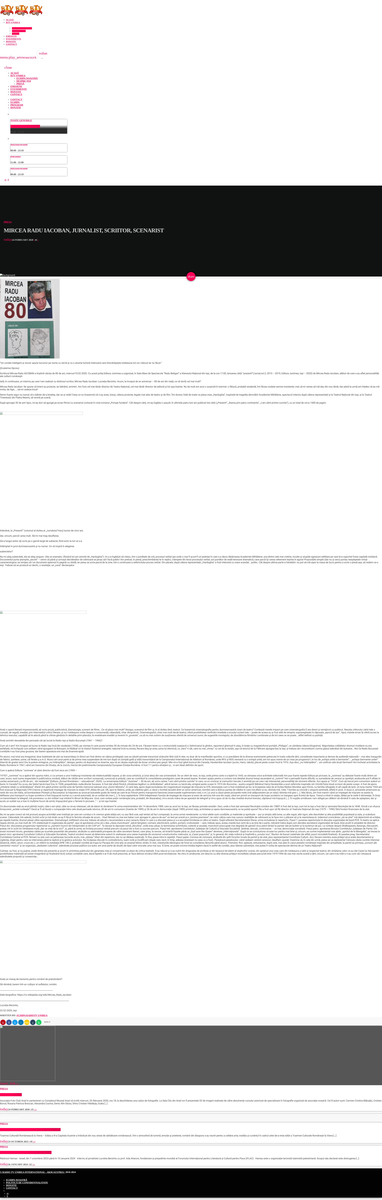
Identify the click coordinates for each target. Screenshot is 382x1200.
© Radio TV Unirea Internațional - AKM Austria (32, 1172)
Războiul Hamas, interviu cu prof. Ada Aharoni (25, 1152)
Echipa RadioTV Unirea (32, 1015)
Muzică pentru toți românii (25, 126)
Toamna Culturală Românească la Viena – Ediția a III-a (30, 1129)
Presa (7, 222)
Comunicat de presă (11, 1094)
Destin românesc (15, 157)
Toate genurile (21, 120)
